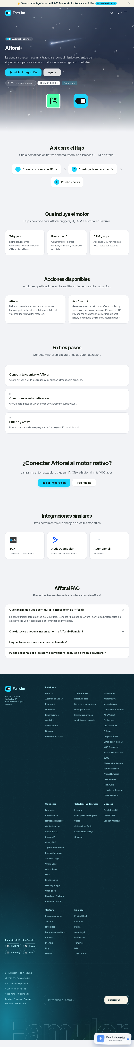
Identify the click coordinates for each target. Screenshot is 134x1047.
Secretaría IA (51, 831)
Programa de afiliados (56, 932)
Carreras (78, 921)
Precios (78, 810)
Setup (77, 820)
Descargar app (52, 885)
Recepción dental (53, 853)
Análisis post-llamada (84, 720)
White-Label (51, 864)
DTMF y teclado (111, 795)
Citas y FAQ (50, 842)
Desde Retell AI (111, 810)
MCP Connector (111, 747)
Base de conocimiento (85, 704)
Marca (77, 926)
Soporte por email (53, 916)
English (8, 999)
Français (9, 1003)
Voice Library (51, 725)
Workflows (50, 709)
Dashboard (109, 720)
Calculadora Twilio (83, 826)
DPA (76, 948)
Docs (47, 874)
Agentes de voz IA (54, 698)
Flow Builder (109, 693)
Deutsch (18, 999)
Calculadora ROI (53, 901)
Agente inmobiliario (54, 847)
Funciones (50, 810)
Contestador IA (52, 826)
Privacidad (79, 937)
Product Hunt (80, 916)
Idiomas (49, 731)
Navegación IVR (82, 709)
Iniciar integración (25, 72)
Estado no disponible (17, 983)
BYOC (106, 757)
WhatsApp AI (110, 698)
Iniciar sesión (51, 880)
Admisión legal (52, 858)
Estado (48, 953)
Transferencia (81, 693)
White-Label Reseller (114, 763)
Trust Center (80, 953)
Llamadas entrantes (55, 820)
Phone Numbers (111, 774)
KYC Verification (111, 768)
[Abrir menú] (125, 13)
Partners (49, 937)
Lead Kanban (110, 779)
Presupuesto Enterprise (85, 815)
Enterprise (50, 926)
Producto (49, 693)
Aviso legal (79, 932)
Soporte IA (50, 837)
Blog (47, 948)
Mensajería (50, 704)
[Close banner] (129, 3)
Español (27, 999)
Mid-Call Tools (110, 725)
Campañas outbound (114, 709)
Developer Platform (54, 896)
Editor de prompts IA (113, 741)
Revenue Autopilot (54, 736)
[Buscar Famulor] (118, 13)
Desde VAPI (109, 815)
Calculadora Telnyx (83, 831)
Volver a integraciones (22, 83)
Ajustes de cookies (16, 989)
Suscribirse (114, 1000)
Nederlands (20, 1003)
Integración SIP (111, 736)
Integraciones (52, 715)
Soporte (49, 921)
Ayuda (52, 72)
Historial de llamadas (114, 790)
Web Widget (109, 715)
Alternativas (51, 869)
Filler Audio (109, 784)
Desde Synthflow (112, 820)
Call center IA (51, 815)
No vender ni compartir (18, 994)
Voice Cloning (110, 704)
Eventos (49, 942)
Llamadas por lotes (83, 715)
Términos (79, 942)
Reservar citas (81, 698)
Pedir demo (84, 482)
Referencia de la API (113, 752)
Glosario (78, 837)
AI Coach (108, 731)
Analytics (49, 720)
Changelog (50, 890)
